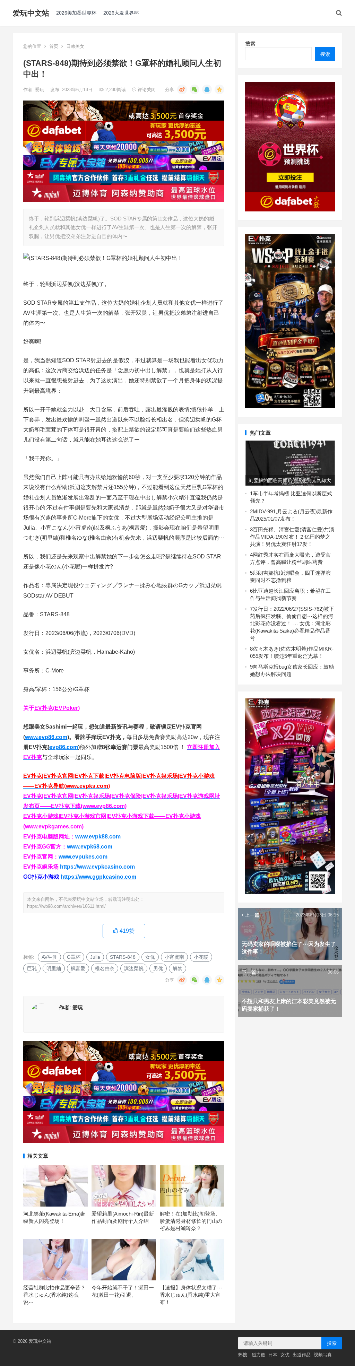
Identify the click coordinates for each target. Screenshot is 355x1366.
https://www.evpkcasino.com (97, 867)
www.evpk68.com (89, 847)
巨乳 (32, 968)
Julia (95, 957)
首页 (53, 46)
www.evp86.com (46, 737)
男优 (158, 968)
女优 (150, 957)
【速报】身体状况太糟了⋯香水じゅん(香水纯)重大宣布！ (191, 1295)
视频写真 (323, 1354)
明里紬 (53, 968)
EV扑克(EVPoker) (57, 708)
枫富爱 (78, 968)
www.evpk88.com (98, 836)
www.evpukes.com (83, 857)
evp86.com (63, 747)
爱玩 (40, 89)
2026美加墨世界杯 (76, 13)
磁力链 (258, 1354)
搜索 (250, 43)
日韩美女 (75, 46)
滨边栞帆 (134, 968)
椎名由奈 (104, 968)
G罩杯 (73, 957)
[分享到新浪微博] (182, 89)
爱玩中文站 (31, 13)
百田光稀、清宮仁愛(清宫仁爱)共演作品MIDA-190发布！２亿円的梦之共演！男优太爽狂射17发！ (292, 537)
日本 (272, 1354)
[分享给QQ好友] (207, 89)
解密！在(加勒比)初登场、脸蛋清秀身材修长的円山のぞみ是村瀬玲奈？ (191, 1221)
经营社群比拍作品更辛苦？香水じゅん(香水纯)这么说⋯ (54, 1295)
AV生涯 (49, 957)
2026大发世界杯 (121, 13)
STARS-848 (123, 957)
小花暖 (201, 957)
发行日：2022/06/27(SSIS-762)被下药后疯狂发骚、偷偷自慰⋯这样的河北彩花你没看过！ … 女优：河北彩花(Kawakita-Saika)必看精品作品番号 (292, 623)
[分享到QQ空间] (219, 89)
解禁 (177, 968)
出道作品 (302, 1354)
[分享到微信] (194, 89)
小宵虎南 (174, 957)
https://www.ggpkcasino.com (98, 877)
